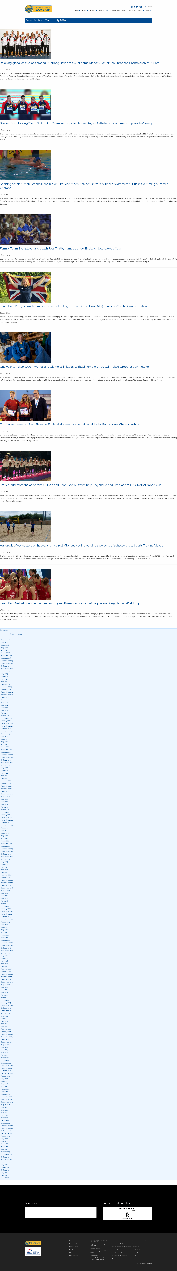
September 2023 (7, 731)
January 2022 (6, 783)
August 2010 (5, 1136)
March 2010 (5, 1144)
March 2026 (5, 653)
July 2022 (4, 768)
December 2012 (7, 1065)
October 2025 (6, 666)
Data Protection (137, 1250)
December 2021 (7, 786)
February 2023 (6, 750)
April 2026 (5, 650)
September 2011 (7, 1102)
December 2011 (6, 1097)
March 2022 (5, 778)
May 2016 (4, 961)
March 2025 (5, 684)
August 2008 (5, 1162)
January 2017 (6, 940)
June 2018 (4, 896)
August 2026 (5, 640)
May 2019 (4, 867)
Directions (72, 1250)
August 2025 (5, 671)
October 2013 (6, 1039)
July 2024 (4, 705)
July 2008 (4, 1165)
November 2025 (7, 663)
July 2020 (4, 830)
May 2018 (4, 898)
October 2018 (6, 885)
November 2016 (7, 945)
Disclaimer (136, 1246)
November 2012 (7, 1068)
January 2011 (5, 1123)
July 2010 (4, 1139)
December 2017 (7, 911)
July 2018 (4, 893)
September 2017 (7, 919)
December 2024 (7, 692)
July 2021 (4, 799)
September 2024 (7, 700)
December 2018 (7, 880)
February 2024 (6, 718)
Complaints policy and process (141, 1243)
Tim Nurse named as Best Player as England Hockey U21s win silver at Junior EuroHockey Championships (70, 424)
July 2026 (4, 642)
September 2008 (7, 1159)
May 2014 (4, 1021)
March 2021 (5, 810)
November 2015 (7, 977)
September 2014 (7, 1011)
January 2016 (6, 971)
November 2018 (7, 883)
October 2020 (6, 823)
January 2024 (6, 721)
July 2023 (4, 736)
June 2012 (4, 1081)
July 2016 (4, 956)
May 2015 (4, 992)
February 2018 (6, 906)
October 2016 (6, 948)
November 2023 (7, 726)
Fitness (84, 10)
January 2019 (6, 877)
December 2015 (7, 974)
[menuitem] (78, 11)
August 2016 (5, 953)
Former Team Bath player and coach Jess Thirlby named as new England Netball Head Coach (61, 248)
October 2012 (6, 1071)
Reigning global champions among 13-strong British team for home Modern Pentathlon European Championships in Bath (79, 63)
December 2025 (7, 661)
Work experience (74, 1255)
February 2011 (6, 1120)
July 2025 (4, 674)
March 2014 (5, 1026)
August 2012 (5, 1076)
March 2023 (5, 747)
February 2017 (6, 938)
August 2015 (5, 985)
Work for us (72, 1252)
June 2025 (5, 676)
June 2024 (5, 708)
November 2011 (6, 1099)
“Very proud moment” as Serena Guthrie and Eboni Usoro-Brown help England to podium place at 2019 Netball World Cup (80, 485)
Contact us (72, 1241)
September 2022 (7, 763)
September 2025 (7, 669)
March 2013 (5, 1058)
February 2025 (6, 687)
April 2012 (4, 1086)
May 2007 (4, 1175)
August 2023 (5, 734)
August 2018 (5, 891)
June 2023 (5, 739)
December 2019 (7, 849)
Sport (77, 10)
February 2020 (6, 844)
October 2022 (6, 760)
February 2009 (6, 1154)
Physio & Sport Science (118, 10)
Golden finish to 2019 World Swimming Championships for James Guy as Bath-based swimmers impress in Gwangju (77, 123)
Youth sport (103, 10)
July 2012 (4, 1079)
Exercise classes (95, 1248)
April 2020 (5, 838)
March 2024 (5, 716)
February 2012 (6, 1092)
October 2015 (6, 979)
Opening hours (73, 1246)
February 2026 (6, 655)
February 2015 (6, 1000)
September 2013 (7, 1042)
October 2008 (6, 1157)
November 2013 (7, 1037)
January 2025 (6, 689)
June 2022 (5, 770)
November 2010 (7, 1128)
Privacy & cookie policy (139, 1252)
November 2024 (7, 695)
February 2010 (6, 1146)
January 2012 (6, 1094)
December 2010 (7, 1126)
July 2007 (4, 1173)
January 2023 (6, 752)
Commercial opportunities (140, 1241)
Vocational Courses (135, 10)
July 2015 (4, 987)
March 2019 (5, 872)
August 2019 (5, 859)
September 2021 (7, 794)
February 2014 (6, 1029)
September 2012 (7, 1073)
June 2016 (5, 958)
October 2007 (6, 1170)
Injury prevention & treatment (120, 1241)
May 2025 (4, 679)
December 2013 (7, 1034)
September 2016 (7, 951)
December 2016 (7, 943)
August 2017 (5, 922)
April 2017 (4, 932)
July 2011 (4, 1107)
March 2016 (5, 966)
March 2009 (5, 1152)
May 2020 (4, 836)
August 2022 (5, 765)
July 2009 (4, 1149)
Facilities (93, 10)
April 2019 (4, 870)
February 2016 (6, 969)
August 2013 (5, 1045)
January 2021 (6, 815)
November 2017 (7, 914)
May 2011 (4, 1112)
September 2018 (7, 888)
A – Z (134, 1255)
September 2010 (7, 1133)
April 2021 (4, 807)
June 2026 (5, 645)
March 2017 (5, 935)
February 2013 (6, 1060)
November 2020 (7, 820)
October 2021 (6, 791)
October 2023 (6, 729)
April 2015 (4, 995)
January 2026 (6, 658)
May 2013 (4, 1052)
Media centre (115, 1259)
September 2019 (7, 857)
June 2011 (4, 1110)
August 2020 (5, 828)
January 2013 (6, 1063)
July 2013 (4, 1047)
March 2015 (5, 998)
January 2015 (6, 1003)
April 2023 (4, 744)
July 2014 (4, 1016)
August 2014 (5, 1013)
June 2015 (4, 990)
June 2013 (4, 1050)
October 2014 (6, 1008)
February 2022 (6, 781)
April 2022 (4, 776)
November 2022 (7, 757)
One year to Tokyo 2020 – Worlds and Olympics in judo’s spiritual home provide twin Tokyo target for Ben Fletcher (75, 366)
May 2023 (4, 742)
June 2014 (4, 1018)
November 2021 (7, 789)
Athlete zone (94, 1255)
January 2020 (6, 846)
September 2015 (7, 982)
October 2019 (6, 854)
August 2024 (5, 703)
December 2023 (7, 723)
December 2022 (7, 755)
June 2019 (5, 864)
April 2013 (4, 1055)
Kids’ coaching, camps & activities (121, 1246)
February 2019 (6, 875)
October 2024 (6, 697)
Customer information (75, 1243)
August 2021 (5, 797)
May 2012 (4, 1084)
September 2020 (7, 825)
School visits (115, 1250)
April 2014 (4, 1024)
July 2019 (4, 862)
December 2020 (7, 817)
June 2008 (5, 1167)
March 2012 (5, 1089)
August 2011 (5, 1105)
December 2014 (7, 1005)
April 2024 (5, 713)
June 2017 (4, 927)
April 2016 (4, 964)
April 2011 (4, 1115)
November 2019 (7, 851)
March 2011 (5, 1118)
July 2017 (4, 924)
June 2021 (4, 802)
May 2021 (4, 804)
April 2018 (4, 901)
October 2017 (6, 917)
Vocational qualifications (118, 1243)
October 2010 (6, 1131)
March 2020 (5, 841)
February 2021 (6, 812)
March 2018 (5, 904)
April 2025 (4, 682)
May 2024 (4, 710)
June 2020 (5, 833)
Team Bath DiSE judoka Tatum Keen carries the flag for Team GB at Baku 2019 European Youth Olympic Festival (74, 306)
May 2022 (4, 773)
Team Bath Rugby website (119, 1255)
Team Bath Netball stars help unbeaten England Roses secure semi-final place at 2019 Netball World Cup (70, 603)
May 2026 (4, 648)
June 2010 (4, 1141)
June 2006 (5, 1178)
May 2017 (4, 930)
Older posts (4, 630)
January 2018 (6, 909)
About (148, 10)
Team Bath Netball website (119, 1252)
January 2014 (6, 1032)
